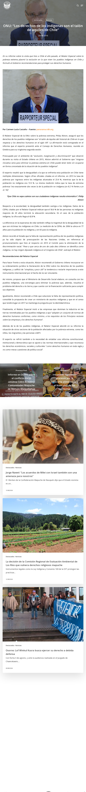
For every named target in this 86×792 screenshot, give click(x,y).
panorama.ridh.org (44, 129)
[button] (82, 5)
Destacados (38, 20)
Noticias (49, 20)
